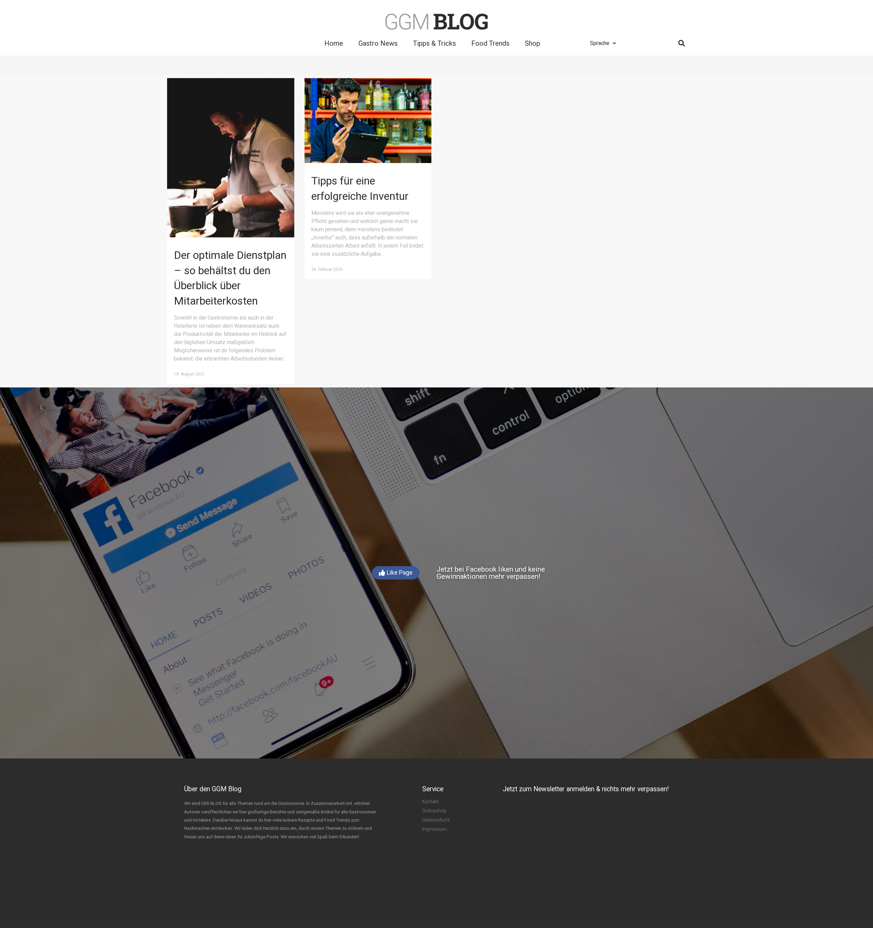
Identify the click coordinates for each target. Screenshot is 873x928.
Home (333, 43)
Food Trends (490, 43)
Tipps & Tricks (434, 43)
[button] (395, 572)
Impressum (434, 829)
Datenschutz (436, 820)
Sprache (599, 43)
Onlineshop (434, 810)
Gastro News (378, 43)
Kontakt (430, 801)
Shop (532, 43)
